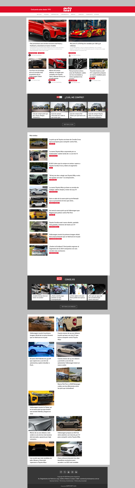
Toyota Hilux (53, 155)
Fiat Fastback (32, 53)
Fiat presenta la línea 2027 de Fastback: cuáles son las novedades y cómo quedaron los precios (77, 75)
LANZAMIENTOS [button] (65, 14)
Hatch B (92, 78)
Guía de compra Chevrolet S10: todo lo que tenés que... (39, 115)
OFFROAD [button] (96, 14)
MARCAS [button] (73, 14)
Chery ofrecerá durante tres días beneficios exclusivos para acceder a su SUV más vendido (69, 460)
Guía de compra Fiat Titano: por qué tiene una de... (59, 115)
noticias (64, 20)
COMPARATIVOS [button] (54, 14)
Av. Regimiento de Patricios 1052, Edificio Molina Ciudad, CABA (58, 479)
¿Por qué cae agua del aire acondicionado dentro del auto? (76, 297)
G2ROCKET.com (71, 486)
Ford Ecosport (54, 253)
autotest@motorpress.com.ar (89, 479)
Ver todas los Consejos (69, 306)
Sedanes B (51, 80)
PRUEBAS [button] (46, 14)
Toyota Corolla (54, 226)
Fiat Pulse (41, 53)
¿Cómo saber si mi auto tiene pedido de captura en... (58, 297)
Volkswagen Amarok (55, 238)
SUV (51, 167)
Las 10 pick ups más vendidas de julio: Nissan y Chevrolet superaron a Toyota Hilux (41, 460)
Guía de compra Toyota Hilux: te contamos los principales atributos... (77, 115)
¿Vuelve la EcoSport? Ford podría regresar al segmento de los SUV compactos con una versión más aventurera (64, 249)
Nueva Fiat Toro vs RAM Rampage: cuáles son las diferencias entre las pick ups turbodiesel (69, 386)
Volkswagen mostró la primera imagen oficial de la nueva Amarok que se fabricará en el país (41, 335)
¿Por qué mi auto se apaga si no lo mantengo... (94, 297)
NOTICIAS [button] (39, 14)
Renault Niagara (54, 202)
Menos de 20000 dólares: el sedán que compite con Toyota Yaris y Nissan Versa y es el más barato (57, 74)
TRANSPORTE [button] (89, 14)
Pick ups (31, 78)
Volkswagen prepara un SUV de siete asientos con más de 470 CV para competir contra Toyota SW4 (69, 435)
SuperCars (72, 53)
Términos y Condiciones (66, 480)
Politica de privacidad (80, 480)
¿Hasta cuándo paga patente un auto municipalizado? (39, 297)
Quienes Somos (54, 480)
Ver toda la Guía (68, 124)
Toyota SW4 (53, 179)
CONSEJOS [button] (81, 14)
